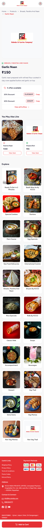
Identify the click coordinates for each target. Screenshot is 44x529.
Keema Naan (8, 146)
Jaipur (20, 515)
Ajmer (14, 515)
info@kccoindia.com (11, 498)
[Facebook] (3, 507)
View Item (12, 153)
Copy (38, 94)
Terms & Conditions (8, 471)
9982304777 (8, 502)
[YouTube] (9, 507)
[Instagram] (6, 507)
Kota (24, 515)
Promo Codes (6, 474)
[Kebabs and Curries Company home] (22, 3)
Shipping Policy (7, 465)
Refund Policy (6, 477)
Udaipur (4, 517)
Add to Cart (23, 524)
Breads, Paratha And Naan (29, 11)
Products (13, 11)
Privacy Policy (6, 468)
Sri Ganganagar (32, 515)
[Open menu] (4, 3)
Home (4, 11)
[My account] (40, 3)
